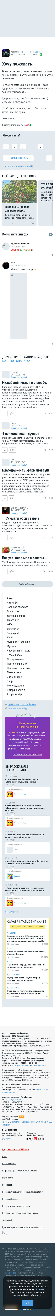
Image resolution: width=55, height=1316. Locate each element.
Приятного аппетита (18, 668)
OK (27, 1302)
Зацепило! (13, 633)
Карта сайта (7, 1178)
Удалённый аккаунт (21, 243)
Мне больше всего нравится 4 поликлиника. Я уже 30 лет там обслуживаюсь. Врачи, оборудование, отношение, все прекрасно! (27, 440)
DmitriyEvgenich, (32, 732)
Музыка (11, 646)
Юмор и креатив (16, 690)
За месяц (39, 926)
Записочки (13, 628)
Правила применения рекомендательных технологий (20, 1216)
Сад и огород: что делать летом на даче (19, 1170)
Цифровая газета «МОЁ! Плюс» (15, 1149)
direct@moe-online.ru (15, 1100)
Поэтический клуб (17, 663)
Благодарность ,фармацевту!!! (25, 470)
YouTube (40, 1122)
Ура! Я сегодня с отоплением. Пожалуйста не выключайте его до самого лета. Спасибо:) (26, 563)
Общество (11, 933)
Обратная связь (9, 1163)
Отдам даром (14, 655)
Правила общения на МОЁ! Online (22, 704)
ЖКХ (9, 624)
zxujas (27, 749)
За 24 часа (16, 926)
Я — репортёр (14, 694)
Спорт (10, 681)
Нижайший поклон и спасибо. (24, 383)
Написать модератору (17, 708)
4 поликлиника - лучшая (20, 434)
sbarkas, (27, 742)
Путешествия (14, 672)
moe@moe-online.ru (38, 1065)
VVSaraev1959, (13, 745)
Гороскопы (13, 611)
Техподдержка (15, 685)
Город (9, 961)
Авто (10, 598)
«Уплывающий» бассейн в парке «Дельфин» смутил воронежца (21, 780)
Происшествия (13, 974)
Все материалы (12, 911)
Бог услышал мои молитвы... (24, 558)
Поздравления (15, 659)
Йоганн (17, 876)
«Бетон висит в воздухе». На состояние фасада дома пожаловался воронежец (24, 889)
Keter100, (27, 739)
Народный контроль (18, 650)
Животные (13, 620)
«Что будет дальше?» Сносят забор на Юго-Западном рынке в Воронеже (26, 862)
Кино (10, 637)
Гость (16, 849)
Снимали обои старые (22, 518)
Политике (39, 1289)
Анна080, (19, 742)
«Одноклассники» (28, 1122)
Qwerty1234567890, (15, 749)
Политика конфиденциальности (16, 1206)
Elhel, (19, 736)
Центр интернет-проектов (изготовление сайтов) (23, 1227)
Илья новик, (27, 736)
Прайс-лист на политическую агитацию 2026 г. (22, 1192)
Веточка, (35, 742)
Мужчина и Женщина (18, 642)
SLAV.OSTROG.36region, (31, 745)
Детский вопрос (16, 615)
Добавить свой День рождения (27, 754)
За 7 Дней (28, 926)
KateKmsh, (20, 732)
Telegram (6, 1125)
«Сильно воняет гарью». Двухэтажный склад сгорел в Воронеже (24, 835)
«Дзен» (5, 1122)
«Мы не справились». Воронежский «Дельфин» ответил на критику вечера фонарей (25, 808)
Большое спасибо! (38, 52)
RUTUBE (48, 1122)
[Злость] (49, 144)
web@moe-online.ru (22, 1065)
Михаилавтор (20, 794)
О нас (4, 1156)
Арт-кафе (12, 602)
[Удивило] (32, 144)
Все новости (7, 1185)
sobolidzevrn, (39, 736)
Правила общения (10, 1199)
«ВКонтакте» (14, 1122)
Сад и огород (14, 677)
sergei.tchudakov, (14, 739)
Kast (13, 262)
